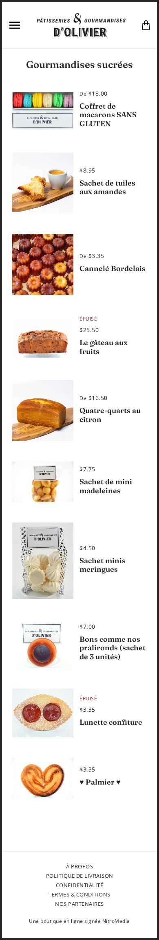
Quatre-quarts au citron (110, 415)
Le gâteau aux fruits (104, 347)
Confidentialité (80, 885)
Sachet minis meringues (103, 565)
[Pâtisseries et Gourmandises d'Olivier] (81, 24)
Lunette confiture (111, 722)
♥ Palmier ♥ (100, 782)
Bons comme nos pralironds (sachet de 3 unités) (113, 647)
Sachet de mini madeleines (106, 486)
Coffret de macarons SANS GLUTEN (108, 114)
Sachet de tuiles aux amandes (107, 187)
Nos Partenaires (79, 903)
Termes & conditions (79, 894)
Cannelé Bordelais (113, 268)
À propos (79, 866)
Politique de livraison (79, 875)
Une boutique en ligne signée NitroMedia (79, 921)
